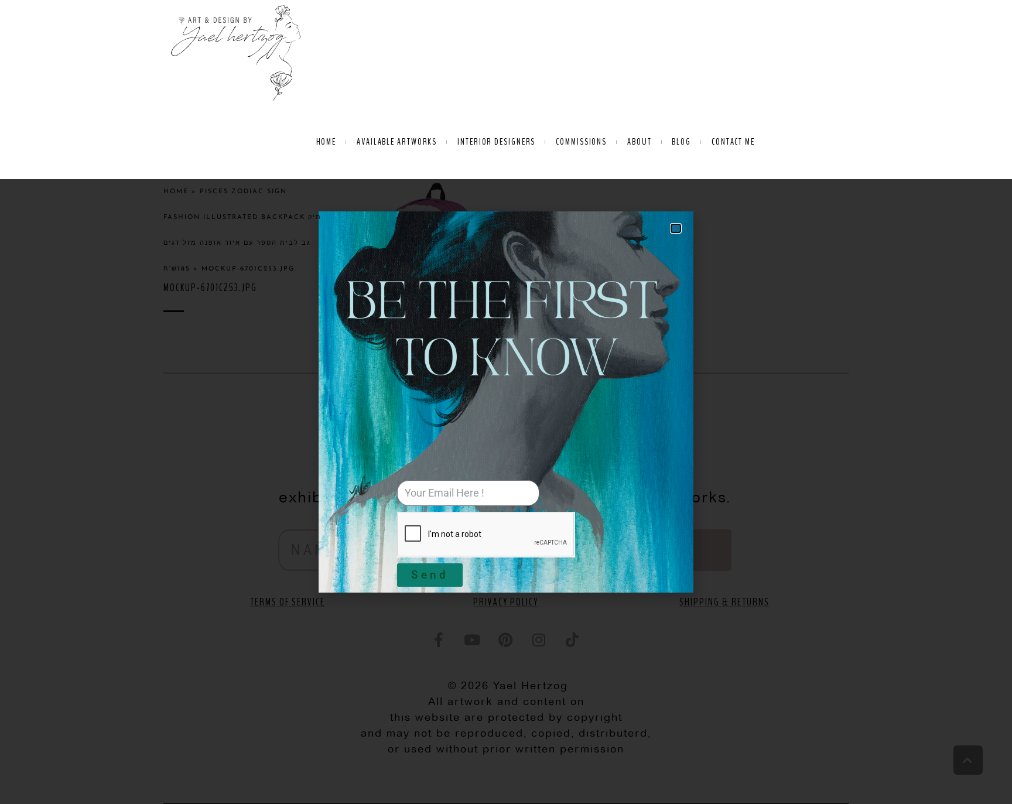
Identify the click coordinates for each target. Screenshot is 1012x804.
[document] (506, 402)
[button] (676, 228)
